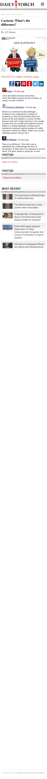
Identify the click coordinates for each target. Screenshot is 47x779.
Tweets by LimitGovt (10, 161)
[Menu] (42, 4)
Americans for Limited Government (32, 773)
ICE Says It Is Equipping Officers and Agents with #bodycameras (29, 245)
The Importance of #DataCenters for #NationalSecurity (29, 197)
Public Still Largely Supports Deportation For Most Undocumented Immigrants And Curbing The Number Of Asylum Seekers (29, 232)
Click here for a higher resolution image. (20, 76)
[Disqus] (23, 119)
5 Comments (18, 14)
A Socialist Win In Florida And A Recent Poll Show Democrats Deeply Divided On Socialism (28, 217)
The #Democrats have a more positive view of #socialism (28, 206)
